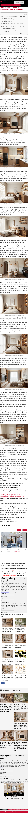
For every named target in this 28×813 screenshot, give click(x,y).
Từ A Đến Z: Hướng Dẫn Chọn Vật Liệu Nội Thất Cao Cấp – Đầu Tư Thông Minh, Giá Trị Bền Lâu (20, 662)
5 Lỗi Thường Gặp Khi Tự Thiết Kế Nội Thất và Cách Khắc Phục (20, 677)
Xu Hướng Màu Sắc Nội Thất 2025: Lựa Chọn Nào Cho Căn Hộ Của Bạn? (20, 630)
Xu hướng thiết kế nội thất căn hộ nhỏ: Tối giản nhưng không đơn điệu (20, 646)
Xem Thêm (17, 551)
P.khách (9, 5)
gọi (5, 811)
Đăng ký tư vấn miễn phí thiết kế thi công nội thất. (14, 33)
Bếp (16, 5)
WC (19, 5)
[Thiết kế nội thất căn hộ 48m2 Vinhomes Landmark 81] (14, 542)
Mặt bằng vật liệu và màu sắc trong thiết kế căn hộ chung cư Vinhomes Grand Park (13, 20)
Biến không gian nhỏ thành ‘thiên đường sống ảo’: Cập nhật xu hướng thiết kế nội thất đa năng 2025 (7, 678)
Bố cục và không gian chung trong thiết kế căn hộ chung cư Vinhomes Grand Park (13, 17)
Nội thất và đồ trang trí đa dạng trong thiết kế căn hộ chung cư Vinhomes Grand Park (13, 27)
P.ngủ (13, 5)
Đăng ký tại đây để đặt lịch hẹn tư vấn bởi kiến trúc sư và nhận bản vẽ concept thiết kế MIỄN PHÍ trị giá (14, 798)
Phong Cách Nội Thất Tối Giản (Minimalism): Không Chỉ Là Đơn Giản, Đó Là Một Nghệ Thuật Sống (7, 662)
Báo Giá (13, 811)
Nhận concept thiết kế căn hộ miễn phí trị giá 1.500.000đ (13, 31)
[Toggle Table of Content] (24, 14)
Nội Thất (3, 5)
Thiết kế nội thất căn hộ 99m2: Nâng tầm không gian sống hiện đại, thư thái (7, 646)
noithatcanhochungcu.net (6, 505)
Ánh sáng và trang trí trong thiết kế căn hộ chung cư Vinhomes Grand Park (12, 24)
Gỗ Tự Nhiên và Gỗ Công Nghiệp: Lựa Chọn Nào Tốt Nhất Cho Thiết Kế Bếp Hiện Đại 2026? (7, 631)
